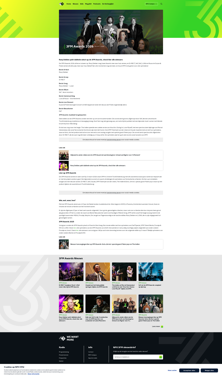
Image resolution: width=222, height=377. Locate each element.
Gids (81, 4)
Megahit (88, 4)
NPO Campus (150, 4)
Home (69, 4)
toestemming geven (113, 139)
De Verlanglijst (108, 4)
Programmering (64, 352)
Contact (90, 352)
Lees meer (156, 326)
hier (75, 228)
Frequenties (63, 358)
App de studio (92, 358)
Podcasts (97, 4)
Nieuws (75, 4)
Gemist (61, 361)
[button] (161, 4)
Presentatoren (63, 355)
